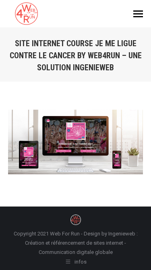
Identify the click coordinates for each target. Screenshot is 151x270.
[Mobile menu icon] (138, 13)
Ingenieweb (122, 234)
